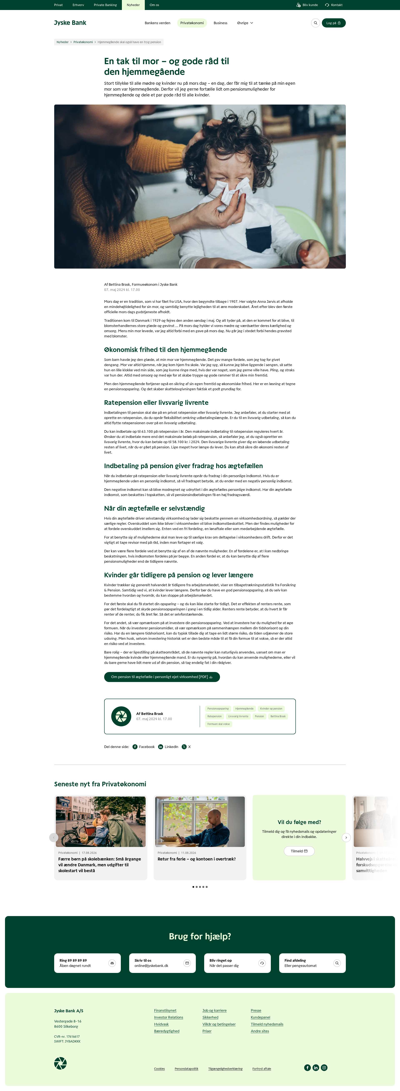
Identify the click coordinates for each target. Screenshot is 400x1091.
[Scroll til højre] (346, 837)
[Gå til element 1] (193, 887)
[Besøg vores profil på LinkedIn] (315, 1067)
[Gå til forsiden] (70, 22)
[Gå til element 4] (203, 887)
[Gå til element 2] (197, 887)
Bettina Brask (119, 284)
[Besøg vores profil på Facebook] (307, 1067)
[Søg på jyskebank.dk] (315, 22)
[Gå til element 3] (200, 887)
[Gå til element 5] (207, 887)
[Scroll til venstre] (53, 837)
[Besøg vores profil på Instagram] (324, 1067)
